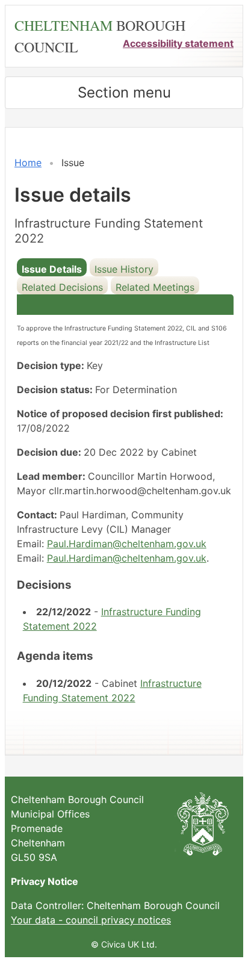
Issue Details (52, 269)
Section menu (124, 92)
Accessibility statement (178, 43)
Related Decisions (62, 287)
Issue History (124, 269)
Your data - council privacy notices (91, 920)
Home (28, 163)
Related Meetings (155, 287)
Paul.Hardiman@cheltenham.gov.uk (126, 544)
